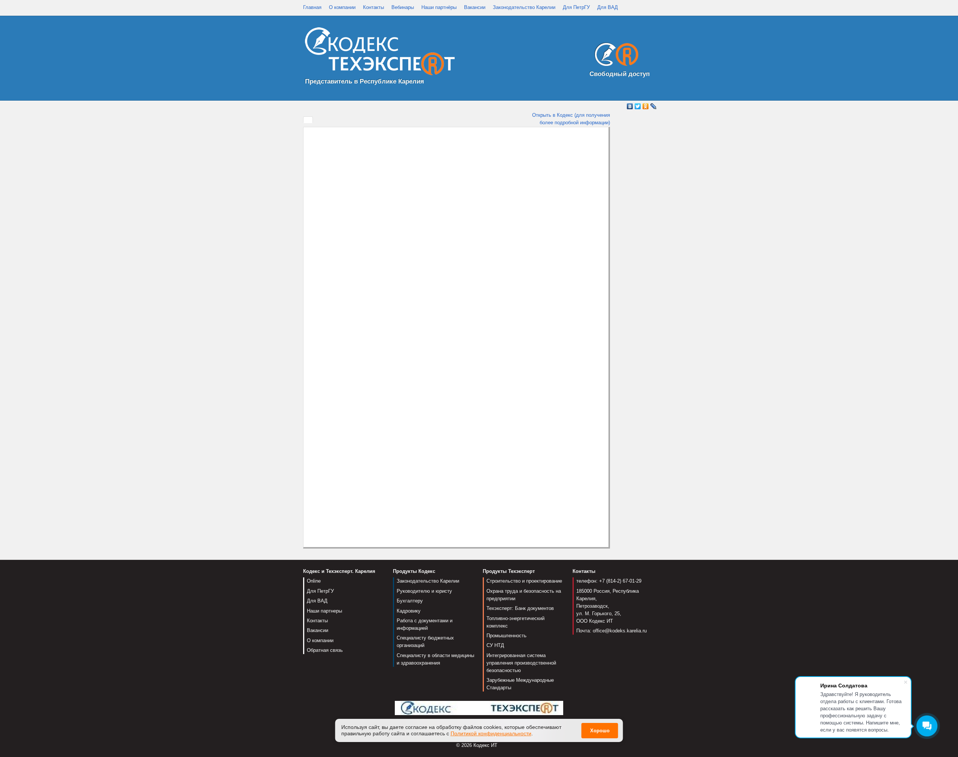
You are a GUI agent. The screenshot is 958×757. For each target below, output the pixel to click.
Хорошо (600, 730)
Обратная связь (325, 650)
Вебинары (402, 7)
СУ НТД (495, 645)
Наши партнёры (439, 7)
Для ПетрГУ (576, 7)
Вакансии (474, 7)
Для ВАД (607, 7)
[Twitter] (638, 106)
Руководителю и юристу (424, 591)
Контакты (373, 7)
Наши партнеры (324, 611)
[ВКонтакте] (630, 106)
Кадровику (409, 611)
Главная (312, 7)
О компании (342, 7)
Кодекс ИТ (485, 745)
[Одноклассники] (646, 106)
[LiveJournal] (654, 106)
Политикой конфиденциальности (491, 733)
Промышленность (506, 635)
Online (314, 581)
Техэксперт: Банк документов (520, 608)
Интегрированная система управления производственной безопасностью (521, 663)
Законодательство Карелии (524, 7)
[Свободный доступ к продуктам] (614, 56)
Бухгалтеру (410, 601)
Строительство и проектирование (524, 581)
